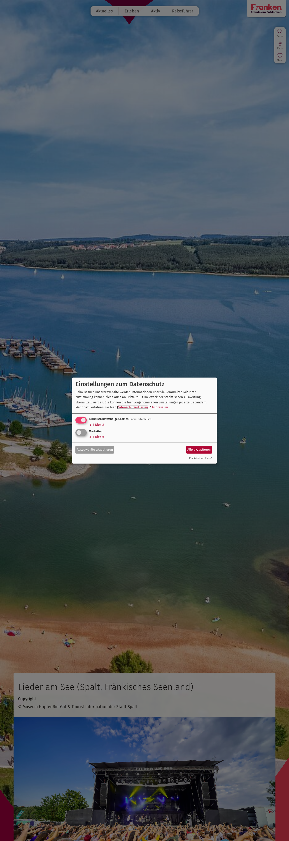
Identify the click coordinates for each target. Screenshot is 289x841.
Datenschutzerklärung (133, 407)
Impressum (160, 407)
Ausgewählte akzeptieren (95, 450)
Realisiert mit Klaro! (200, 458)
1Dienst (96, 425)
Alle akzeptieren (199, 450)
